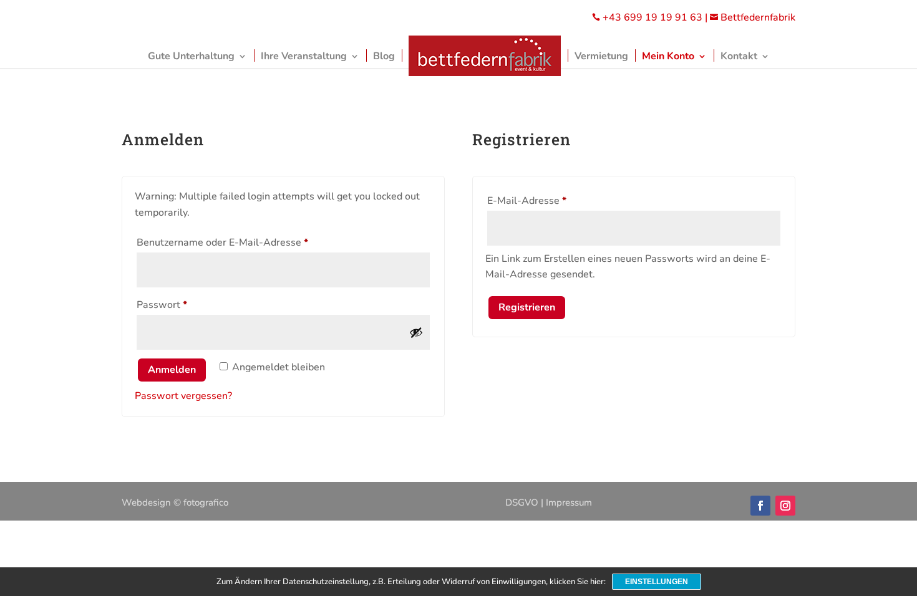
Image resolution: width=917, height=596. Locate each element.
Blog (384, 56)
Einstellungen (656, 581)
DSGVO (521, 502)
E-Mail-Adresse (552, 200)
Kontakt (738, 56)
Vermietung (601, 56)
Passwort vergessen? (183, 396)
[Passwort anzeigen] (416, 332)
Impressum (569, 502)
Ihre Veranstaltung (304, 56)
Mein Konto (668, 56)
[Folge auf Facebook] (760, 506)
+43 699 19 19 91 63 (652, 17)
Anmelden (172, 370)
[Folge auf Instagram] (785, 506)
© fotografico (200, 502)
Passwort (188, 304)
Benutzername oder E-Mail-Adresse (248, 242)
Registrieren (526, 307)
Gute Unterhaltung (191, 56)
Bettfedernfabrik (752, 17)
